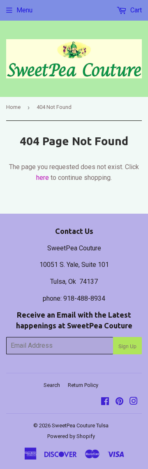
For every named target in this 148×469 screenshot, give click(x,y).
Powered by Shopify (71, 436)
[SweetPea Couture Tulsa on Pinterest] (119, 402)
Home (13, 107)
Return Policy (83, 385)
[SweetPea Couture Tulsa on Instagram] (134, 402)
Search (52, 385)
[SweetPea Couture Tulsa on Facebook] (105, 402)
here (42, 177)
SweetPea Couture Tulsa (80, 425)
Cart (135, 10)
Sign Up (127, 345)
